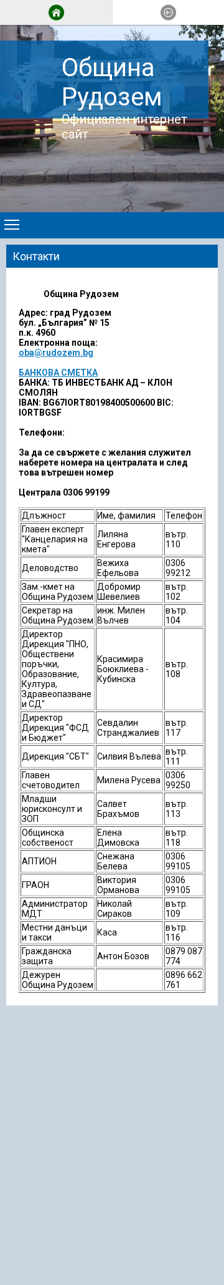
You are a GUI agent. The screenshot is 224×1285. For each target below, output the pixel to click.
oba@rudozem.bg (56, 353)
